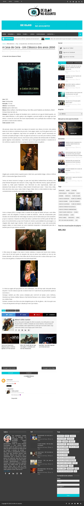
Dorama (61, 196)
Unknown (10, 380)
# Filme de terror (10, 310)
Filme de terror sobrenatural (67, 209)
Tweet (11, 315)
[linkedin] (13, 473)
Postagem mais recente (9, 368)
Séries (19, 34)
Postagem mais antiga (49, 368)
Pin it (38, 315)
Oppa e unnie (62, 217)
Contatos (50, 34)
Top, (29, 51)
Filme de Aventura (64, 198)
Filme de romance (75, 201)
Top (17, 43)
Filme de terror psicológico (67, 206)
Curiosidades (40, 34)
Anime (68, 190)
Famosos (67, 196)
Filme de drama (63, 201)
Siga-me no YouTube (68, 56)
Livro (72, 215)
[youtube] (76, 1)
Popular (70, 62)
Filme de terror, (24, 51)
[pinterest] (73, 1)
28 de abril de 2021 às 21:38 (18, 392)
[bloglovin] (78, 503)
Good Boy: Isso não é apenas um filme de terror (46, 346)
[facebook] (67, 1)
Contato (16, 1)
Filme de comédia (76, 198)
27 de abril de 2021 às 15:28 (13, 381)
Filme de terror (10, 43)
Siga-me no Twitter (68, 48)
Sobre (10, 1)
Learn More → (7, 471)
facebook (28, 373)
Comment (52, 315)
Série (77, 217)
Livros (32, 34)
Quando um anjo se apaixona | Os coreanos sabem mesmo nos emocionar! (73, 144)
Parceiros (71, 217)
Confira (37, 38)
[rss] (79, 1)
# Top (17, 310)
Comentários (78, 63)
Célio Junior (15, 391)
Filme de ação (76, 196)
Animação (61, 190)
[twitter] (9, 473)
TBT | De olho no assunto (66, 220)
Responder (9, 385)
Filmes (25, 34)
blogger (10, 373)
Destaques (72, 193)
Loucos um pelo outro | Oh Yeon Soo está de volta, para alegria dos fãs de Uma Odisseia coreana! (74, 154)
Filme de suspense (64, 204)
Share (24, 315)
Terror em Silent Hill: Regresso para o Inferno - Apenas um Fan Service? (9, 347)
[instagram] (70, 1)
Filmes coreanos (64, 215)
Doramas (11, 34)
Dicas (78, 193)
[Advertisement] (31, 358)
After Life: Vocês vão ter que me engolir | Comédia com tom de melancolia (60, 39)
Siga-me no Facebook (69, 52)
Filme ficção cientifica (65, 212)
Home (4, 1)
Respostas (10, 389)
